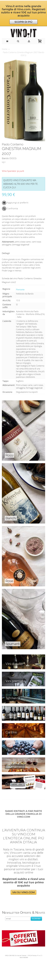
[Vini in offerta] (23, 707)
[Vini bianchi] (23, 464)
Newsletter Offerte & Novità (23, 912)
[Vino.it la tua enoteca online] (23, 33)
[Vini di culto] (23, 655)
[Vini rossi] (23, 401)
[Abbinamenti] (23, 758)
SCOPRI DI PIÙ (23, 21)
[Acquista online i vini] (23, 775)
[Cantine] (23, 724)
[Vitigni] (23, 741)
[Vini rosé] (23, 527)
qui (14, 187)
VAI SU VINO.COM (23, 892)
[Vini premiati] (23, 673)
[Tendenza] (23, 690)
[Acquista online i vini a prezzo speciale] (23, 931)
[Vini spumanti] (23, 590)
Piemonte (20, 289)
